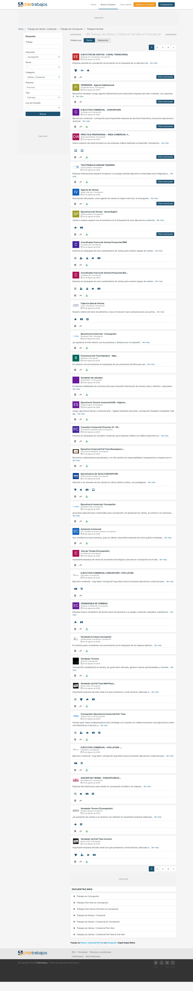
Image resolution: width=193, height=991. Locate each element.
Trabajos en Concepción (87, 896)
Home (94, 4)
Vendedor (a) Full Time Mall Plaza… (98, 683)
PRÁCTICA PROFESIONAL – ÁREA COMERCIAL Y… (105, 134)
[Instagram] (173, 963)
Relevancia (103, 40)
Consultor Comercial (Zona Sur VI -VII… (100, 427)
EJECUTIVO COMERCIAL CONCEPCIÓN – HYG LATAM (107, 573)
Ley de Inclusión (33, 103)
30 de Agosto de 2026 (91, 247)
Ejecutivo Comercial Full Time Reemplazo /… (102, 449)
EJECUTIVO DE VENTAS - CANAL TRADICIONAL (104, 54)
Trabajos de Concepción (71, 29)
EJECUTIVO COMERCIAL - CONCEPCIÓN (101, 110)
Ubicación (30, 52)
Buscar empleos (108, 4)
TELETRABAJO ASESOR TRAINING (98, 165)
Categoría (30, 72)
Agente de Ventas (90, 190)
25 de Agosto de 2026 (91, 115)
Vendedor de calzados (92, 377)
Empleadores (167, 4)
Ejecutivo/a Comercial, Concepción (98, 504)
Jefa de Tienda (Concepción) (95, 551)
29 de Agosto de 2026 (91, 308)
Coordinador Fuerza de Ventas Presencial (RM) (104, 242)
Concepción (153, 34)
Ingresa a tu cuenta (145, 4)
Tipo (28, 92)
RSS (74, 952)
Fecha (28, 62)
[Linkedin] (167, 963)
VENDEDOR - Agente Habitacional (97, 85)
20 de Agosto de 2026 (91, 216)
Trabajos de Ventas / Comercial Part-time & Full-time (100, 934)
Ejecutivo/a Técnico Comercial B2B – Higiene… (104, 402)
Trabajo (29, 42)
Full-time (136, 34)
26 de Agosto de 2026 (91, 90)
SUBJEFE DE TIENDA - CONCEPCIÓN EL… (101, 778)
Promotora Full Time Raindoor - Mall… (99, 356)
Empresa (30, 82)
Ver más (153, 63)
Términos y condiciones (100, 952)
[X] (161, 963)
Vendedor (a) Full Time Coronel (96, 839)
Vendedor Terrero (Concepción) (97, 808)
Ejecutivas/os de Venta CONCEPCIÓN (99, 474)
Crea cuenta (125, 4)
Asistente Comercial (91, 529)
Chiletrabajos (42, 962)
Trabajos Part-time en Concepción (92, 902)
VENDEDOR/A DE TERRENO (94, 603)
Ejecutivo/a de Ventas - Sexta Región (99, 211)
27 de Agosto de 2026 (91, 454)
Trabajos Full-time (95, 29)
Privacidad (82, 952)
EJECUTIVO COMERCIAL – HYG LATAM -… (101, 747)
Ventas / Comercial (118, 34)
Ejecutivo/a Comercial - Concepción (98, 334)
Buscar (43, 114)
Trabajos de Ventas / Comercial (42, 29)
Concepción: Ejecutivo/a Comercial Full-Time (103, 714)
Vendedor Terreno (90, 659)
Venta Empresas (92, 956)
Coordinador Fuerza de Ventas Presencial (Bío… (104, 273)
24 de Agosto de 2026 (91, 170)
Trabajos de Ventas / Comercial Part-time (95, 928)
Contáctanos (78, 956)
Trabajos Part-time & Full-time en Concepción (97, 909)
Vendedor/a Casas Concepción (96, 637)
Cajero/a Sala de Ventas (92, 303)
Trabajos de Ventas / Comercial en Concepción (98, 921)
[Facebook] (156, 963)
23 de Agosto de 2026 (91, 813)
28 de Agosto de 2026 (91, 59)
